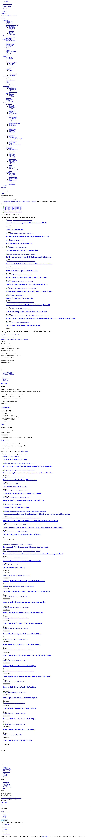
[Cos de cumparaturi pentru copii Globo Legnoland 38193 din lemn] (20, 254)
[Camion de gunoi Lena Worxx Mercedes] (15, 295)
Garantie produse (6, 785)
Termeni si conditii (7, 769)
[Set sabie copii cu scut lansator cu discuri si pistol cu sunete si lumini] (21, 288)
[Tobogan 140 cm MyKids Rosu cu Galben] (12, 206)
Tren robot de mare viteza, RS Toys (15, 487)
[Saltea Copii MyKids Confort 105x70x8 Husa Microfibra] (15, 618)
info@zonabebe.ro (5, 811)
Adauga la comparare (7, 373)
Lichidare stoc (6, 776)
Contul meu (5, 1)
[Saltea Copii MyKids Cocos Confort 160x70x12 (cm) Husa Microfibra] (18, 649)
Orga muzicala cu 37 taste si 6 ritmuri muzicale (22, 250)
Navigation (3, 18)
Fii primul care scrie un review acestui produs (10, 334)
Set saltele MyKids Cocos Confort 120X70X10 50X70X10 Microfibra (26, 591)
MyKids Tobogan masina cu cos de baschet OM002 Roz (22, 534)
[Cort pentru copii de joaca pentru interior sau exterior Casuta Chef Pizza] (18, 470)
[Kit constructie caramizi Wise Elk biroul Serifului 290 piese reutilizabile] (18, 463)
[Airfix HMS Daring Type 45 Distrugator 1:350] (16, 267)
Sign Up (5, 11)
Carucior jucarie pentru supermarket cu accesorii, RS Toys (23, 500)
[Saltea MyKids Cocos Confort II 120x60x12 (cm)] (14, 660)
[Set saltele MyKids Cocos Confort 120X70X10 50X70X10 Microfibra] (18, 586)
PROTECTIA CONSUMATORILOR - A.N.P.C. (11, 798)
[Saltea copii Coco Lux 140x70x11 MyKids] (12, 734)
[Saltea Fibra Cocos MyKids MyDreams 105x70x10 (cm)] (15, 628)
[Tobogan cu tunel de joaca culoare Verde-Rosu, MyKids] (15, 490)
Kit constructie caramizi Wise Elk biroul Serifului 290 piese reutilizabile (28, 466)
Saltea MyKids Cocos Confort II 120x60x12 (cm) (19, 666)
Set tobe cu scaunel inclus (14, 230)
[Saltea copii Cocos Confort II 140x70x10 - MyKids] (14, 692)
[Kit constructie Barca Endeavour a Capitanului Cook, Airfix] (19, 274)
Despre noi (5, 767)
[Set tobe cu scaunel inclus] (12, 226)
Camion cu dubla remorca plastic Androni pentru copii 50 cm (27, 284)
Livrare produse (6, 784)
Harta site (5, 831)
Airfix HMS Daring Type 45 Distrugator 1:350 (22, 271)
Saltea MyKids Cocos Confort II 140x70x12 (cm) (19, 687)
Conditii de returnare (7, 786)
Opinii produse (6, 824)
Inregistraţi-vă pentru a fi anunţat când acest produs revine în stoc (14, 339)
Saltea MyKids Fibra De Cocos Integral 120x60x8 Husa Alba (24, 581)
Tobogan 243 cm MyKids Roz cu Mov (16, 507)
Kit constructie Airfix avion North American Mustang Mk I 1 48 (28, 305)
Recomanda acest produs (8, 374)
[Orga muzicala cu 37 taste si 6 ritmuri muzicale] (16, 247)
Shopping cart (3, 187)
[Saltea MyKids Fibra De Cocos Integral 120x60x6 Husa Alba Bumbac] (18, 671)
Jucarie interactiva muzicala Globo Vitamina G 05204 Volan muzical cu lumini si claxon (33, 528)
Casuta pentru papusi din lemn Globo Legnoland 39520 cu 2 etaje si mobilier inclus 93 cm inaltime (36, 514)
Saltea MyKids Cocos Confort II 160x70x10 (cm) (19, 719)
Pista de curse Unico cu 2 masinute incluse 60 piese (23, 325)
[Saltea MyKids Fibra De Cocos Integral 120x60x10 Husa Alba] (17, 596)
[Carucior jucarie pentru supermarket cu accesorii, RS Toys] (16, 497)
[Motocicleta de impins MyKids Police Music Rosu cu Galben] (19, 308)
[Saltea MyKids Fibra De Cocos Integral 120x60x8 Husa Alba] (16, 575)
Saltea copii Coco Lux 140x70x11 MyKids (17, 740)
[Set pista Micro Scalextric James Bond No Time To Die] (15, 557)
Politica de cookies (7, 770)
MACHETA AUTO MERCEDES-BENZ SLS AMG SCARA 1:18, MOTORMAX (30, 521)
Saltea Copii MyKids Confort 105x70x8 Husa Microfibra (22, 623)
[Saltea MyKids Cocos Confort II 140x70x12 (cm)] (14, 681)
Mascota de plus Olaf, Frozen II (14, 567)
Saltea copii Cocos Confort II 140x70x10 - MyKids (20, 698)
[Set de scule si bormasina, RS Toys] (11, 456)
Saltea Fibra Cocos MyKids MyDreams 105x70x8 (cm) (21, 644)
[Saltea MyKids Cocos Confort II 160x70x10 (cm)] (14, 713)
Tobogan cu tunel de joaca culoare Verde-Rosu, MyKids (22, 493)
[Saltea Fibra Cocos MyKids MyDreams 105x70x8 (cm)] (15, 639)
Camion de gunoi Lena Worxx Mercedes (19, 298)
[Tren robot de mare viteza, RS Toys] (11, 483)
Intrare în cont (6, 8)
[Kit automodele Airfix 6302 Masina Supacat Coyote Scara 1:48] (20, 233)
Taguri (4, 379)
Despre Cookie (6, 834)
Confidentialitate (6, 772)
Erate (4, 788)
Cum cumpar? (6, 782)
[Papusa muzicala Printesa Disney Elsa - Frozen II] (14, 477)
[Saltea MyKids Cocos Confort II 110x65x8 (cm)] (14, 724)
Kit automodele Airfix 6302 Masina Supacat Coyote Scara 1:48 (27, 236)
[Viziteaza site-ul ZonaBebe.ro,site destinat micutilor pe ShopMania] (4, 821)
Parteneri (5, 829)
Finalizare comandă (7, 6)
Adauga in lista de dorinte (8, 372)
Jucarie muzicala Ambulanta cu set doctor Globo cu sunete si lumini (29, 264)
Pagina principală (7, 201)
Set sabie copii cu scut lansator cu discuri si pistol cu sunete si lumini (29, 291)
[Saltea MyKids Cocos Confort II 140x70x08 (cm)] (14, 703)
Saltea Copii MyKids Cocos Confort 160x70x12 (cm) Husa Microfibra (27, 655)
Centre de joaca (33, 201)
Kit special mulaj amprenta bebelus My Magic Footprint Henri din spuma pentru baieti (33, 554)
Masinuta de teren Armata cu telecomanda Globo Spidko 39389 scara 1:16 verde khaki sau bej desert (40, 318)
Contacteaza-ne (6, 768)
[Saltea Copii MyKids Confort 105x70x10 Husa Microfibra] (16, 607)
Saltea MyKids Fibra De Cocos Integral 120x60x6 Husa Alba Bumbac (27, 676)
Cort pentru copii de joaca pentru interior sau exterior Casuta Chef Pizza (28, 473)
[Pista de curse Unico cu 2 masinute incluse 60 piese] (17, 322)
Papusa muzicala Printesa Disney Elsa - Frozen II (20, 480)
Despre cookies (45, 836)
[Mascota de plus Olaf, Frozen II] (10, 564)
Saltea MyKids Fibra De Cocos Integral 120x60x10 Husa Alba (24, 602)
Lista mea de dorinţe (7, 4)
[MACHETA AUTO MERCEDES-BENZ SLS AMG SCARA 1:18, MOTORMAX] (21, 518)
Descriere (5, 376)
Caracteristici (6, 378)
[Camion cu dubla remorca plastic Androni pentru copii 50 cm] (19, 281)
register (26, 451)
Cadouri (5, 775)
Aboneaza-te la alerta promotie (7, 337)
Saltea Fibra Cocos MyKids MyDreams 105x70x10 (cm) (22, 634)
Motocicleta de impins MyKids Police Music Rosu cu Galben (26, 312)
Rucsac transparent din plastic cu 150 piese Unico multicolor (26, 223)
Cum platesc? (6, 783)
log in (22, 451)
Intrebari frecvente (7, 827)
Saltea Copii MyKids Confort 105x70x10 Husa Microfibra (23, 612)
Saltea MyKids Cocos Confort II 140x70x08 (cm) (19, 708)
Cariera (4, 773)
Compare (2, 193)
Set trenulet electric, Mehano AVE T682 (19, 243)
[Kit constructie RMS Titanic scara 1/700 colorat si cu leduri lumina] (17, 544)
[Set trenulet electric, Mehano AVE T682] (15, 240)
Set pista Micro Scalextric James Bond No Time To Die (22, 561)
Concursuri (5, 774)
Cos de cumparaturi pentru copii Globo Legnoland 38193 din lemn (28, 257)
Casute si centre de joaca (24, 201)
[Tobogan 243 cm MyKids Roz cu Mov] (12, 504)
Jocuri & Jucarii (14, 201)
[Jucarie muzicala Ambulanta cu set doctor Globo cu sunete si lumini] (20, 261)
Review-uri (5, 380)
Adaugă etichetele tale (5, 432)
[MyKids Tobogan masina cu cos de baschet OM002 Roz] (15, 531)
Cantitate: (3, 366)
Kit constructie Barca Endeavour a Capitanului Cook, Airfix (26, 277)
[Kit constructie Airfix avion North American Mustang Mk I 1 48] (20, 302)
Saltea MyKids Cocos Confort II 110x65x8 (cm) (19, 729)
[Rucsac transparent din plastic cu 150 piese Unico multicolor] (19, 220)
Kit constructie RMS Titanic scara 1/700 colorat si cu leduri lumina (26, 547)
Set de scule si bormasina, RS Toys (15, 459)
